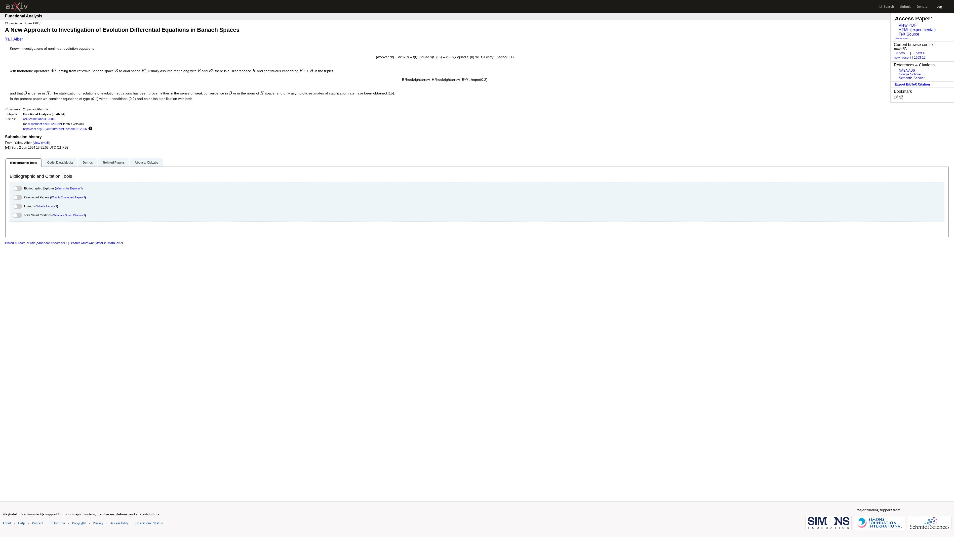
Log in (941, 6)
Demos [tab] (88, 162)
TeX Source (909, 34)
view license (901, 38)
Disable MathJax (82, 243)
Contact (37, 523)
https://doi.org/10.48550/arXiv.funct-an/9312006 (55, 129)
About (6, 523)
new (897, 57)
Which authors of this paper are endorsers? (36, 243)
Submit (905, 6)
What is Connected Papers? (68, 197)
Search (889, 6)
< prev (900, 53)
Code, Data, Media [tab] (60, 162)
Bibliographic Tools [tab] (23, 163)
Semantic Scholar (911, 78)
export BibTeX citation (912, 84)
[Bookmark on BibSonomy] (896, 98)
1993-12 (919, 57)
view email (41, 143)
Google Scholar (910, 74)
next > (920, 53)
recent (906, 57)
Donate (922, 6)
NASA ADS (907, 70)
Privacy (98, 523)
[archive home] (17, 6)
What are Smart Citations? (69, 215)
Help (21, 523)
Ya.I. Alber (14, 39)
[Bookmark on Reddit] (901, 98)
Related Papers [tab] (114, 162)
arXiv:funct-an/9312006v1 (45, 124)
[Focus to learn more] (89, 129)
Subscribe (57, 523)
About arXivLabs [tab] (146, 162)
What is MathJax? (109, 243)
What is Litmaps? (47, 206)
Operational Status (149, 523)
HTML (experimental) (917, 30)
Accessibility (119, 523)
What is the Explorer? (69, 188)
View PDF (908, 25)
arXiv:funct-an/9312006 (39, 119)
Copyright (79, 523)
